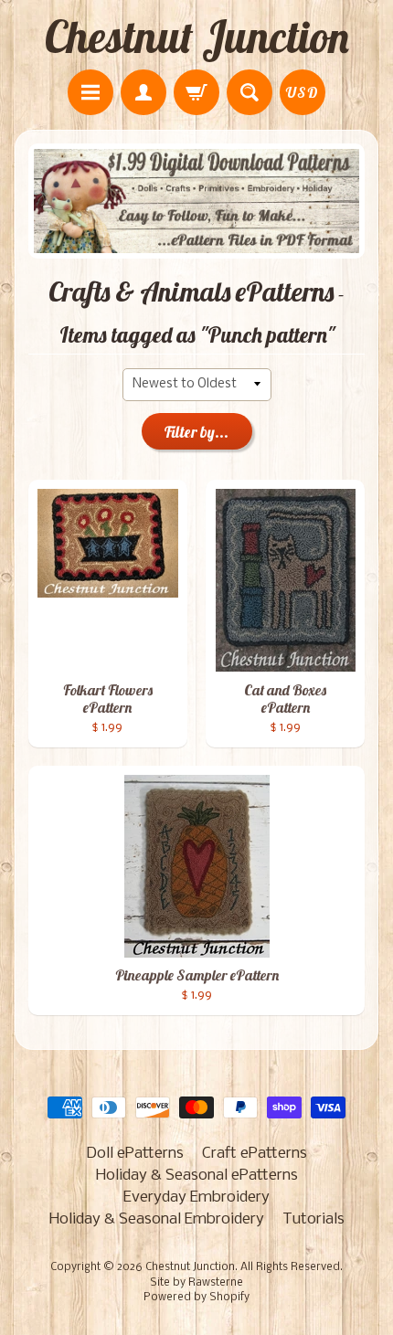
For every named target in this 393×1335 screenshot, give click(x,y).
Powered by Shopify (196, 1297)
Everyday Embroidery (196, 1197)
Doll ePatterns (135, 1153)
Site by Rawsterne (196, 1282)
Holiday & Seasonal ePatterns (197, 1175)
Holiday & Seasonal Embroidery (156, 1219)
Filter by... (196, 431)
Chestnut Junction (197, 36)
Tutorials (313, 1219)
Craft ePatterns (254, 1153)
